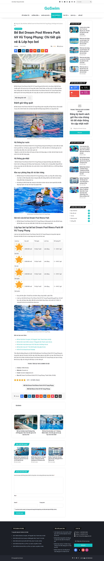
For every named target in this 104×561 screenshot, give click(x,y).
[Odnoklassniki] (42, 50)
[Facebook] (15, 50)
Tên (15, 495)
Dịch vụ (73, 15)
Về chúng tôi (25, 15)
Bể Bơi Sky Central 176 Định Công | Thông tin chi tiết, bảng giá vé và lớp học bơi (38, 458)
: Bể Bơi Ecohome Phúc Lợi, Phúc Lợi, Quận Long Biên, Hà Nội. (28, 546)
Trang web (42, 502)
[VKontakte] (38, 50)
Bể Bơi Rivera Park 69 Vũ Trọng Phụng (39, 389)
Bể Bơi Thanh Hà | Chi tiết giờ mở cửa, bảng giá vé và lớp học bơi (55, 458)
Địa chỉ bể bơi (56, 15)
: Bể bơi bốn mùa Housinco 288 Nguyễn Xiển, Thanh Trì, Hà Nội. (28, 538)
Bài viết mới (73, 213)
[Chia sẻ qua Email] (56, 396)
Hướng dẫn (35, 15)
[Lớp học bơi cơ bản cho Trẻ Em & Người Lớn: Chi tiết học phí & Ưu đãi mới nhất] (74, 30)
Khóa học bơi (45, 15)
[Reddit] (34, 50)
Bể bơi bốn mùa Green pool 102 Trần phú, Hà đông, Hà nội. (32, 344)
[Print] (60, 396)
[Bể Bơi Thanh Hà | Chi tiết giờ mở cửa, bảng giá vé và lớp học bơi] (55, 451)
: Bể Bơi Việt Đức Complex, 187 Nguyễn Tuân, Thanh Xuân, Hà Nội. (29, 535)
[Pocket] (46, 50)
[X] (19, 50)
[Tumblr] (27, 50)
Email (15, 502)
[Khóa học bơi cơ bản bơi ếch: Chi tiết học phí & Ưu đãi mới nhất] (74, 69)
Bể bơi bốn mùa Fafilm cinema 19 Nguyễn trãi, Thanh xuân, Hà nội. (34, 342)
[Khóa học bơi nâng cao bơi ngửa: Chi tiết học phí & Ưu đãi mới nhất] (74, 41)
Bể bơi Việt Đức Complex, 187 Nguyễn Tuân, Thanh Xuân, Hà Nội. (34, 339)
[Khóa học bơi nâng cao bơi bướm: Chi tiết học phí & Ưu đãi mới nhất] (74, 50)
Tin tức (65, 15)
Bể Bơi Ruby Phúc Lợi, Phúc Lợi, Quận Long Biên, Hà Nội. (27, 543)
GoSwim (16, 46)
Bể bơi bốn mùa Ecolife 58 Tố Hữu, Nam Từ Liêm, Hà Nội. (27, 541)
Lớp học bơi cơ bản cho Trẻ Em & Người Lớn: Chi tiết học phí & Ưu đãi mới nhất (85, 31)
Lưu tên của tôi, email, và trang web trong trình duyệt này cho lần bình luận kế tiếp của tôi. (36, 509)
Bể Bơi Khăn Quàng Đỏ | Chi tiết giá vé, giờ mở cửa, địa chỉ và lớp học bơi (21, 458)
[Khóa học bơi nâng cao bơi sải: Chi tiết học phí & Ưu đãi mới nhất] (74, 60)
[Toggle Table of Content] (28, 98)
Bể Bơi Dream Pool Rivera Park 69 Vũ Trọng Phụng (39, 385)
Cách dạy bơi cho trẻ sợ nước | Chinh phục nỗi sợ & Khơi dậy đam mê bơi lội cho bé (85, 150)
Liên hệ (80, 15)
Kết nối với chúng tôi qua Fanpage (26, 349)
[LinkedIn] (23, 50)
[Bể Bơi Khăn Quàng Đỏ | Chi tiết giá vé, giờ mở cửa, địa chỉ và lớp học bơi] (21, 451)
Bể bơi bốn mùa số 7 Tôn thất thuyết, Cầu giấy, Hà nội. (31, 347)
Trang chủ (17, 23)
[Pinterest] (31, 50)
